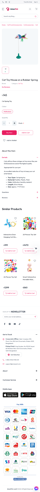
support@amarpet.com (13, 364)
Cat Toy (20, 83)
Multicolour (7, 112)
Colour (4, 106)
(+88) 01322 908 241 (12, 360)
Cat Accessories (29, 25)
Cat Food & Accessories (14, 25)
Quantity (5, 118)
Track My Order (28, 2)
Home (4, 25)
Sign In (36, 2)
